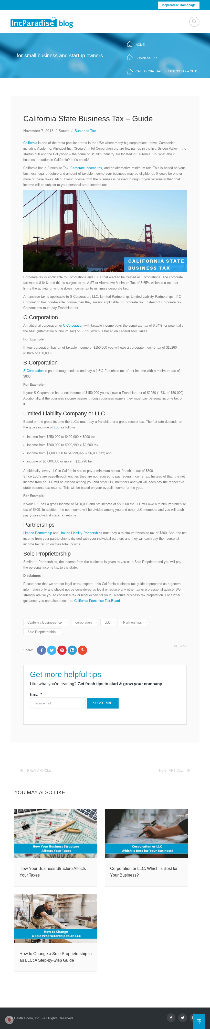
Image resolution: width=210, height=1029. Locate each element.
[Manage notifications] (9, 1020)
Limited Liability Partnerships (80, 533)
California (30, 143)
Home (140, 45)
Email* (36, 694)
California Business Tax (44, 622)
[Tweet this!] (51, 650)
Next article (171, 770)
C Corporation (73, 325)
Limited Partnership (37, 533)
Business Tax (146, 58)
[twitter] (182, 1017)
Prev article (39, 770)
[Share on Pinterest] (62, 650)
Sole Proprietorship (41, 632)
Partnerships (132, 622)
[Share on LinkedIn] (72, 650)
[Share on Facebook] (41, 650)
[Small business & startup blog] (42, 22)
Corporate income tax (86, 168)
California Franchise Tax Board (97, 601)
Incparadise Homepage (179, 5)
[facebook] (171, 1017)
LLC (57, 427)
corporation (83, 622)
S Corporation (33, 371)
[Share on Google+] (82, 650)
